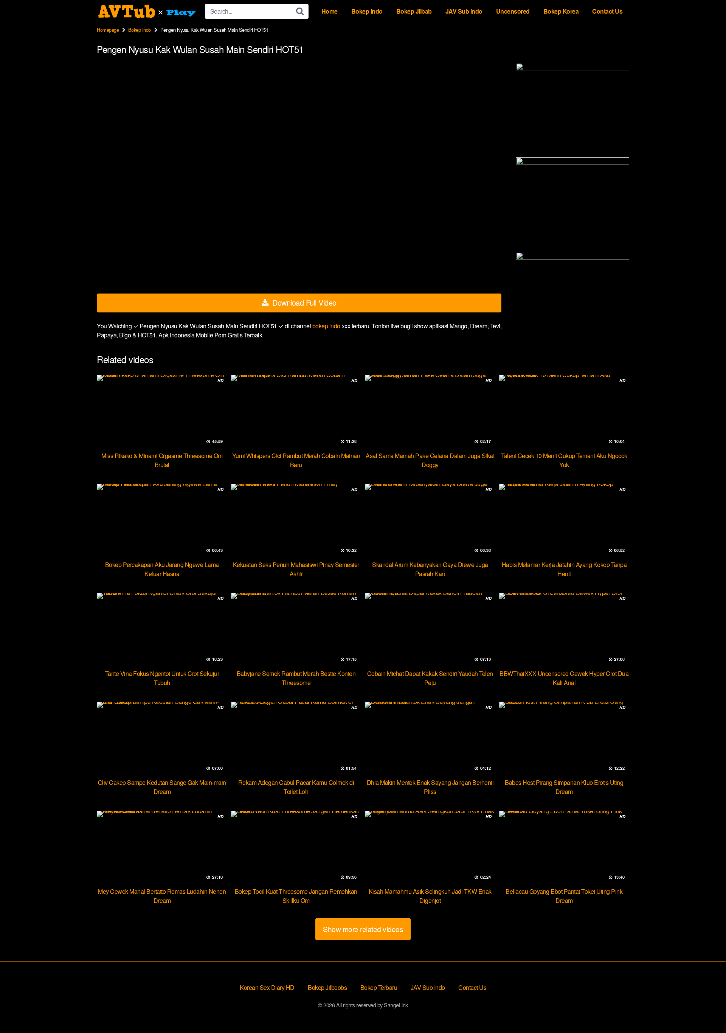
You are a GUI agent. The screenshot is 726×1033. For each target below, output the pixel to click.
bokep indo (327, 326)
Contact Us (607, 11)
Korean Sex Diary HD (267, 987)
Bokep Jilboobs (327, 987)
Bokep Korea (561, 11)
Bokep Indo (367, 11)
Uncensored (513, 11)
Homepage (108, 29)
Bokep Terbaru (378, 987)
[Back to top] (705, 1009)
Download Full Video (303, 302)
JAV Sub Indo (463, 11)
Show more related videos (363, 929)
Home (329, 11)
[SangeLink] (148, 11)
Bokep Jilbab (414, 11)
